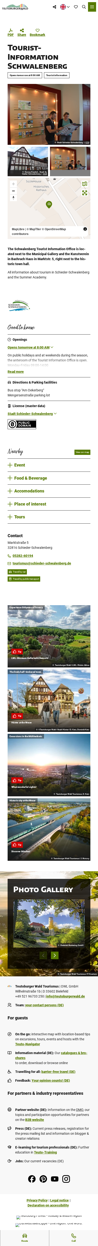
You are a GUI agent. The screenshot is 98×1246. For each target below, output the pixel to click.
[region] (49, 208)
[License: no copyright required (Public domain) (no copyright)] (22, 428)
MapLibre (18, 229)
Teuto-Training (45, 1152)
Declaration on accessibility (48, 1205)
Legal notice (59, 1200)
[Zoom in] (13, 183)
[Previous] (43, 955)
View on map (82, 452)
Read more (16, 372)
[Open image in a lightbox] (49, 114)
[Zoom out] (13, 190)
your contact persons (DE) (44, 1005)
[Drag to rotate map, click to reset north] (13, 197)
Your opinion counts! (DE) (51, 1080)
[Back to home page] (15, 7)
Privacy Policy (37, 1200)
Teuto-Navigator (27, 1044)
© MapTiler (34, 229)
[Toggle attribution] (85, 229)
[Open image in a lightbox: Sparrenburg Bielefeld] (49, 923)
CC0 (87, 143)
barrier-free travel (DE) (58, 1072)
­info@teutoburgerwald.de (65, 996)
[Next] (55, 955)
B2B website (34, 1120)
